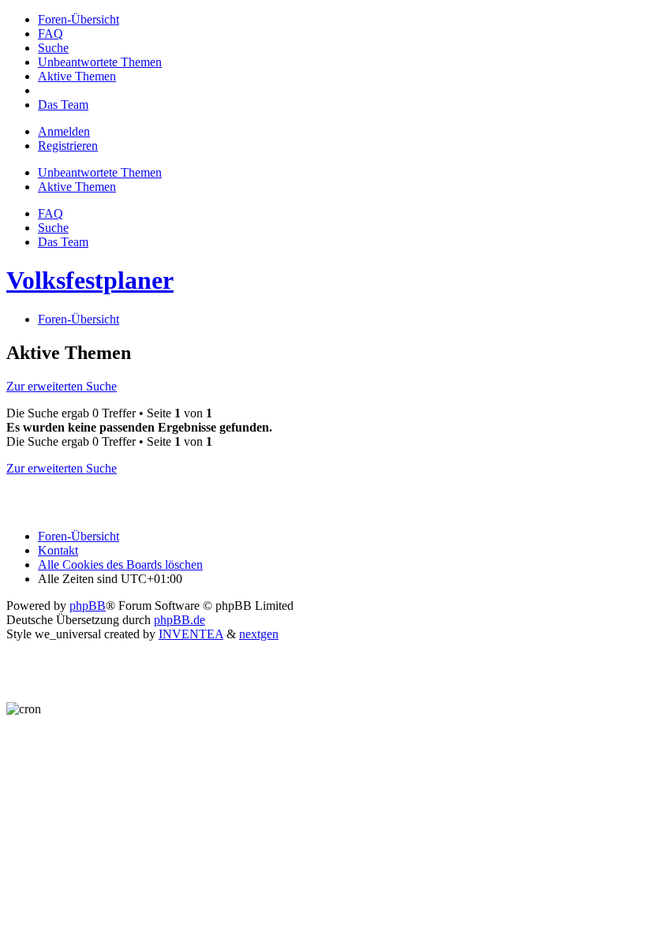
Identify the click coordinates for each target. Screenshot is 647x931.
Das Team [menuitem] (63, 242)
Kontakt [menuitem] (58, 550)
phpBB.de (179, 619)
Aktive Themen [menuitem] (77, 186)
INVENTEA (191, 634)
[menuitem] (78, 19)
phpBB (87, 605)
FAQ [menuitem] (50, 213)
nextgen (259, 634)
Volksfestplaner (90, 280)
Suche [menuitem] (53, 227)
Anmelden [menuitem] (64, 131)
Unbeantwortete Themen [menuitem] (100, 172)
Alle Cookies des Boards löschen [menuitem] (120, 564)
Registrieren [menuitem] (68, 145)
